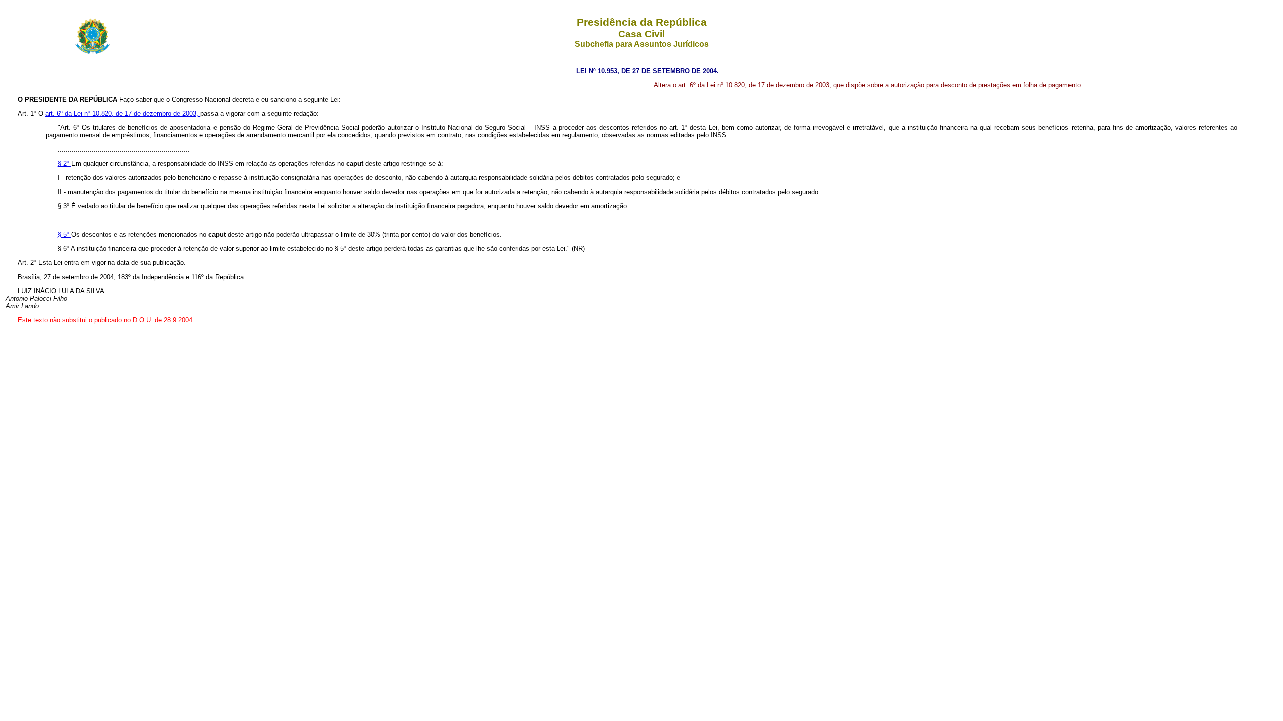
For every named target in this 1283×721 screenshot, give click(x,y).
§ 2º (64, 163)
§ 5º (64, 234)
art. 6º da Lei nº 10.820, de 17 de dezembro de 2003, (122, 113)
